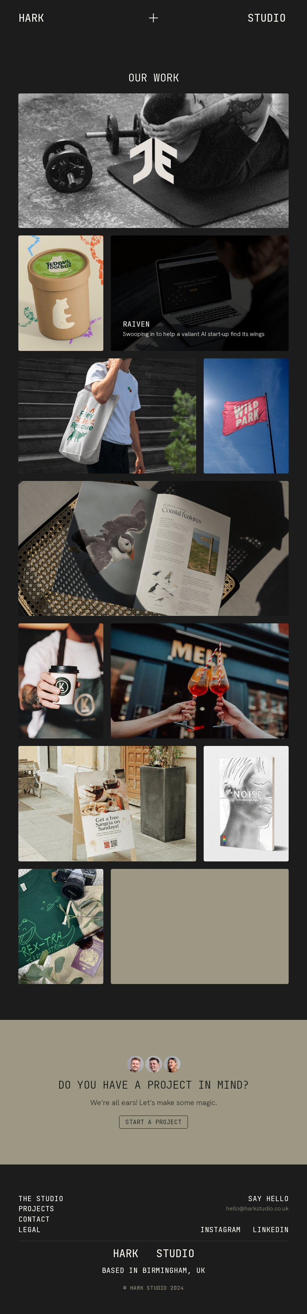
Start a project (153, 1122)
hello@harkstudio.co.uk (257, 1208)
